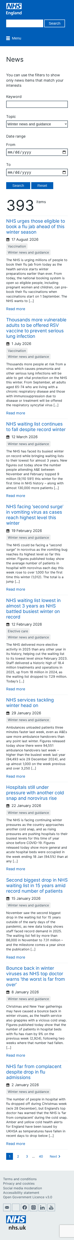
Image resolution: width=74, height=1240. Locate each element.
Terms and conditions (20, 1179)
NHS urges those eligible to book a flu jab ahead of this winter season (35, 226)
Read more (15, 309)
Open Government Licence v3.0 (27, 1197)
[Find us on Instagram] (33, 1210)
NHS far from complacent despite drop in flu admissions (33, 1072)
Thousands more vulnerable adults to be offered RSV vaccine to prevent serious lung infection (36, 328)
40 (41, 1156)
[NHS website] (16, 1228)
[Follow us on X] (16, 1210)
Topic (11, 116)
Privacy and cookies (19, 1183)
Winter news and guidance (28, 252)
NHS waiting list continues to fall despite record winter (36, 426)
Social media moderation (22, 1188)
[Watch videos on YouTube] (51, 1210)
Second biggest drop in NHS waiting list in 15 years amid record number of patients (37, 885)
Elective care (18, 631)
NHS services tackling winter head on (30, 702)
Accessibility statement (21, 1193)
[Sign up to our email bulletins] (7, 1210)
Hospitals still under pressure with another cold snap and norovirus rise (35, 792)
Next (53, 1156)
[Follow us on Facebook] (25, 1210)
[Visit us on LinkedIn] (42, 1210)
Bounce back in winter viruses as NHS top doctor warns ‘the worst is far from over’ (35, 976)
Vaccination (17, 246)
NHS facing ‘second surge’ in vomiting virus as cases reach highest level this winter (34, 515)
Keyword (14, 96)
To (8, 164)
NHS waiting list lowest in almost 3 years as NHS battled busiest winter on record (33, 608)
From (10, 144)
